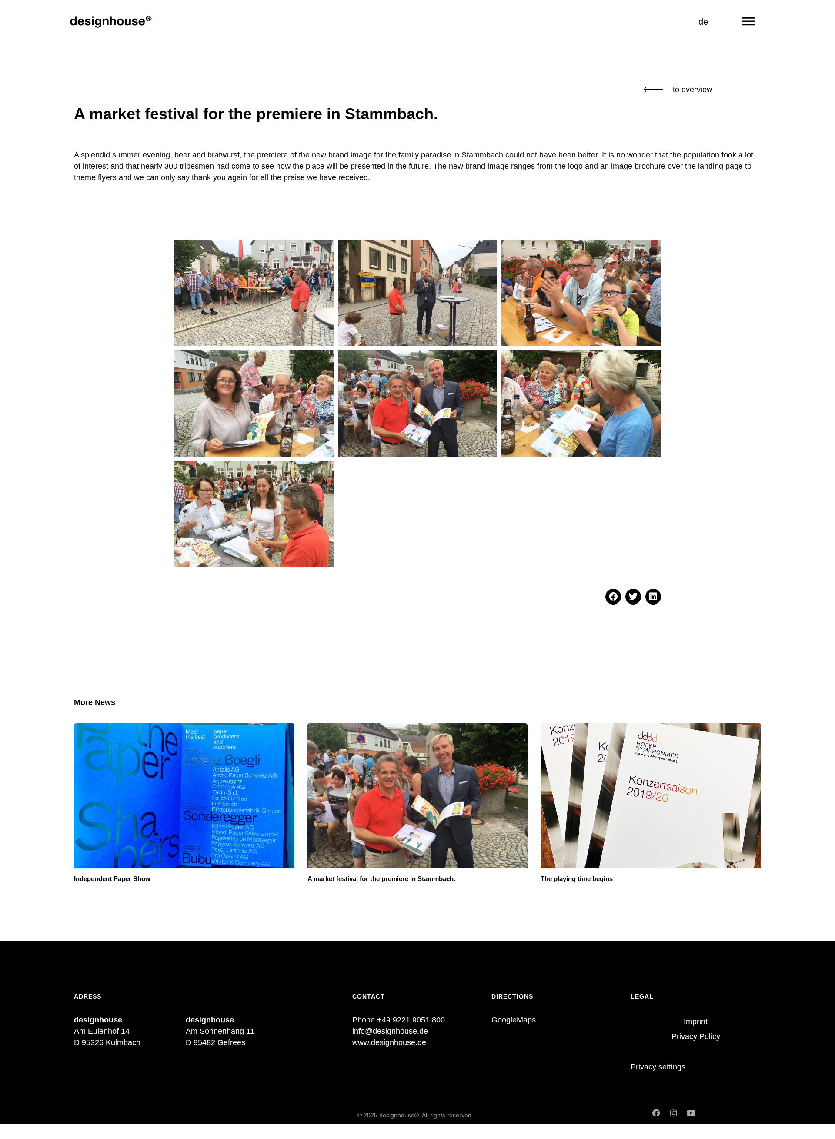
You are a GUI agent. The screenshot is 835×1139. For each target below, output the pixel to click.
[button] (613, 597)
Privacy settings (658, 1066)
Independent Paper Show (112, 878)
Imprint (696, 1021)
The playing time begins (577, 878)
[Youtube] (691, 1113)
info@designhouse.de (390, 1031)
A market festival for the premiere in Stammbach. (381, 878)
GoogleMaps (513, 1019)
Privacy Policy (695, 1036)
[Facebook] (656, 1113)
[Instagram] (674, 1113)
